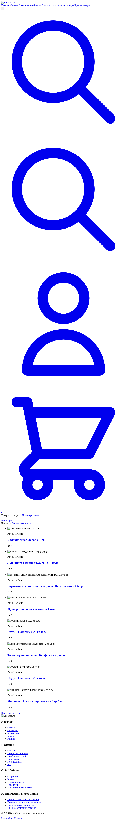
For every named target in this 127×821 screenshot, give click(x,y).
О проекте (12, 776)
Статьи (11, 750)
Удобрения (35, 5)
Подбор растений (16, 756)
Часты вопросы (15, 782)
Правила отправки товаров (21, 808)
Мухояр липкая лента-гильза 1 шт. (31, 609)
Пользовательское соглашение (23, 799)
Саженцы (24, 5)
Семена (14, 5)
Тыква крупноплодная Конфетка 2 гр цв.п (36, 655)
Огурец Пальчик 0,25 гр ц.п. (26, 631)
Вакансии (12, 785)
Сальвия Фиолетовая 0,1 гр (26, 539)
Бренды (78, 5)
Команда (12, 779)
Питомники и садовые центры (58, 5)
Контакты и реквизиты (19, 787)
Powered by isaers (11, 818)
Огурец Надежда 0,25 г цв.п (26, 678)
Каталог (5, 5)
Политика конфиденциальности (24, 802)
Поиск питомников (17, 753)
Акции (86, 5)
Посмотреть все (32, 515)
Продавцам (13, 759)
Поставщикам (14, 761)
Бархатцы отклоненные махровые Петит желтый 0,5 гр (45, 586)
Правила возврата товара (20, 805)
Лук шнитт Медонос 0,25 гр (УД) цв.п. (33, 562)
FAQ (9, 764)
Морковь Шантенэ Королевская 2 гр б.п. (35, 701)
